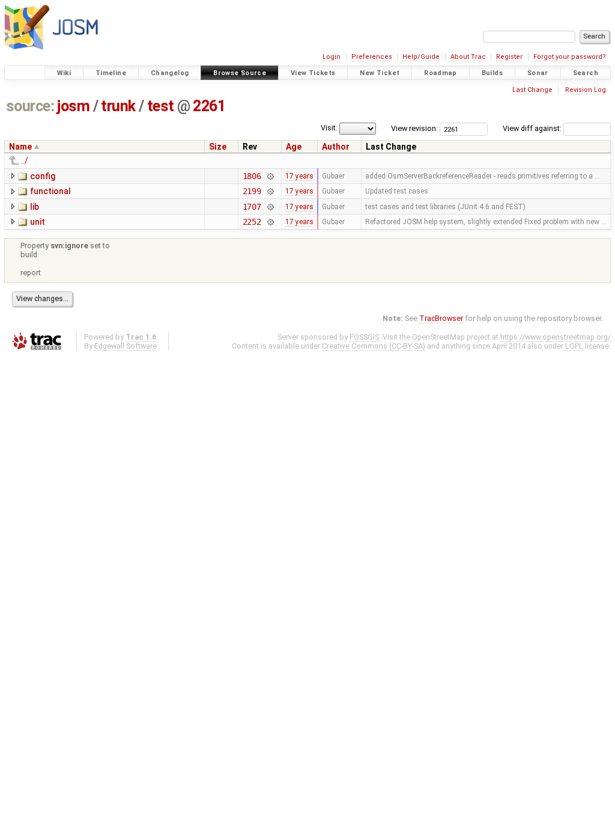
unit (37, 222)
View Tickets (313, 73)
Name (20, 146)
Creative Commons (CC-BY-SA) (373, 345)
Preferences (371, 57)
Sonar (537, 73)
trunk (118, 106)
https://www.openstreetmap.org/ (555, 336)
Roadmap (440, 73)
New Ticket (379, 73)
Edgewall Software (125, 345)
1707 (252, 207)
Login (332, 57)
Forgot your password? (569, 57)
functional (50, 191)
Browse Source (239, 73)
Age (293, 146)
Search (585, 73)
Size (217, 146)
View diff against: (533, 128)
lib (34, 207)
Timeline (110, 73)
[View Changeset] (270, 176)
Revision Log (585, 90)
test (160, 106)
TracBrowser (441, 318)
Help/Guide (421, 57)
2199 (252, 191)
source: (30, 106)
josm (73, 106)
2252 (252, 222)
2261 (209, 106)
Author (336, 146)
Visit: (329, 127)
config (42, 176)
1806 (252, 176)
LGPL (574, 345)
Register (509, 57)
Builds (492, 73)
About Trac (468, 57)
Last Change (532, 90)
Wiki (64, 73)
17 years (299, 176)
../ (24, 160)
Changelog (170, 73)
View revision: (414, 128)
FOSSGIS (364, 336)
